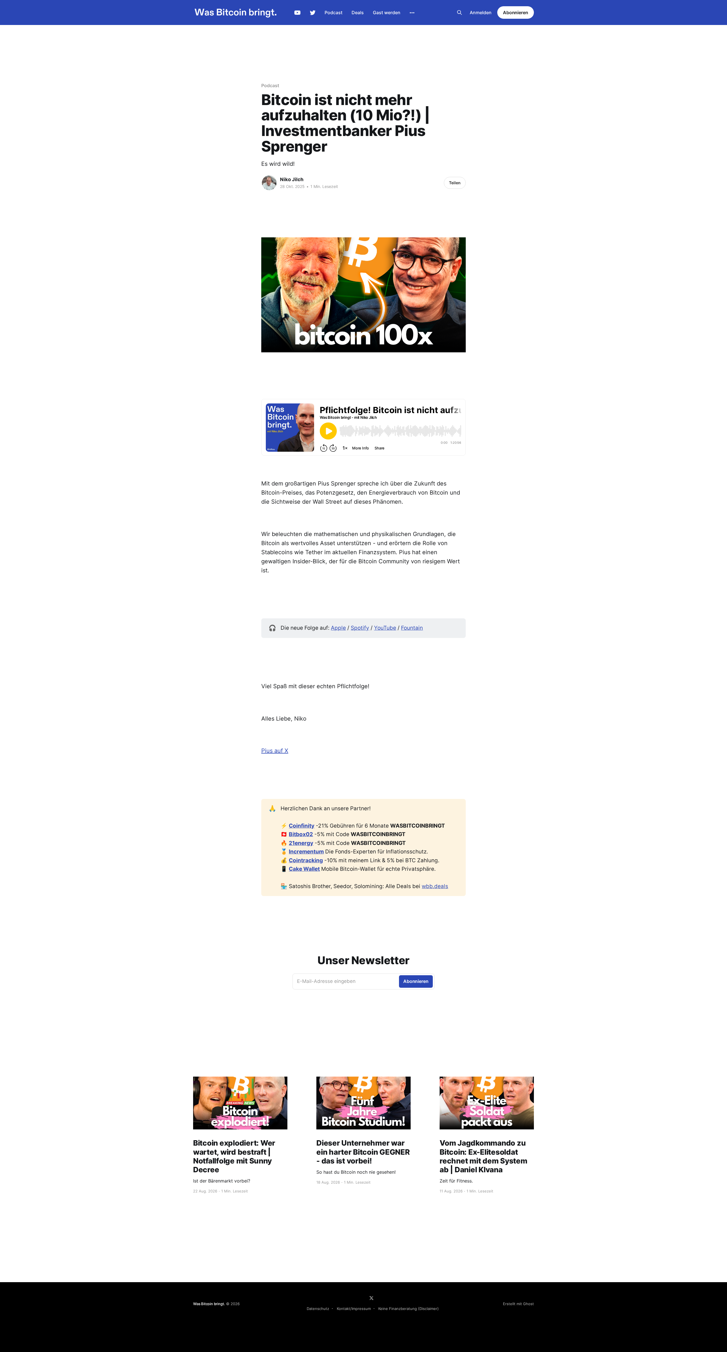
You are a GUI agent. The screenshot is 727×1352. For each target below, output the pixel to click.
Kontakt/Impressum (354, 1308)
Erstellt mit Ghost (518, 1303)
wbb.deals (435, 886)
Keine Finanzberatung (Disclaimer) (408, 1308)
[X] (371, 1298)
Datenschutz (318, 1308)
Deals (358, 12)
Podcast (333, 12)
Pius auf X (274, 750)
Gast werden (386, 12)
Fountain (412, 628)
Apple (338, 628)
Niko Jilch (292, 179)
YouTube (297, 13)
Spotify (360, 628)
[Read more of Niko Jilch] (269, 183)
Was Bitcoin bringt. (209, 1303)
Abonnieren (515, 12)
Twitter (313, 13)
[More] (412, 13)
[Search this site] (459, 12)
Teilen (455, 182)
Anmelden (481, 12)
